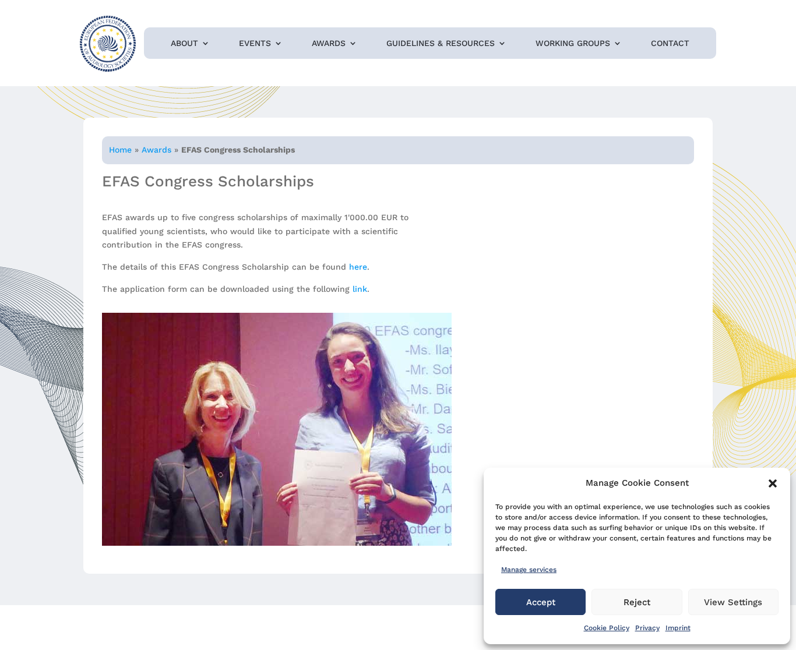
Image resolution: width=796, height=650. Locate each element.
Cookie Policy (606, 628)
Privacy (647, 628)
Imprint (678, 628)
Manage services (529, 570)
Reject (637, 602)
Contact (670, 43)
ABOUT (184, 43)
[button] (773, 483)
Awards (329, 43)
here (358, 266)
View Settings (733, 602)
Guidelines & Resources (440, 43)
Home (120, 149)
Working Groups (573, 43)
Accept (540, 602)
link (360, 289)
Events (255, 43)
